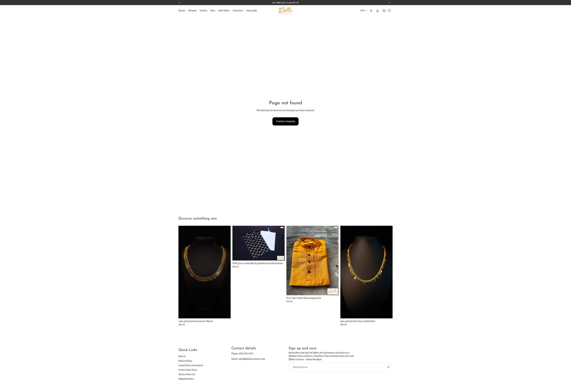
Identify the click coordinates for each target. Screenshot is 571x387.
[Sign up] (388, 367)
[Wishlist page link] (389, 10)
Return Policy (185, 361)
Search (182, 356)
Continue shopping (285, 121)
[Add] (226, 314)
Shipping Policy (186, 379)
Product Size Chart (187, 370)
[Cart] (384, 10)
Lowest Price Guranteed (190, 365)
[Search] (371, 10)
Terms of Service (186, 374)
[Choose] (280, 256)
